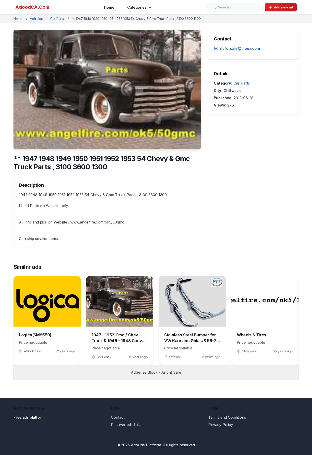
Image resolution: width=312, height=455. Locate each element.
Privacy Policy (220, 424)
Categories (136, 7)
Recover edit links (126, 424)
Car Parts (57, 19)
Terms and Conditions (227, 417)
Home (109, 7)
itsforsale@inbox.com (240, 48)
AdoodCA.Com (32, 7)
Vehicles (36, 19)
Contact (117, 417)
